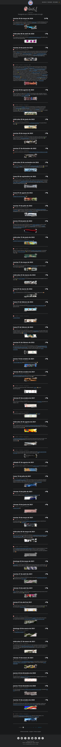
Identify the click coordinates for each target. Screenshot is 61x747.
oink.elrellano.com (29, 742)
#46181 (16, 436)
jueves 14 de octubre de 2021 (23, 359)
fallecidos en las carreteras (25, 676)
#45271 (16, 687)
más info (24, 333)
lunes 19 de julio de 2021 (22, 476)
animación (26, 67)
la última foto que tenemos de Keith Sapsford (24, 548)
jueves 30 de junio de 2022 (22, 221)
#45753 (16, 616)
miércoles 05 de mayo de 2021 (24, 531)
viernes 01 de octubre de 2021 (24, 398)
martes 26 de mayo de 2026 (23, 18)
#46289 (16, 373)
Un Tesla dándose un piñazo (20, 479)
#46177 (16, 450)
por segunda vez (31, 716)
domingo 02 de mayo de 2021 (23, 561)
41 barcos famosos (16, 317)
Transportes (26, 20)
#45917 (16, 533)
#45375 (16, 659)
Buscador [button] (50, 2)
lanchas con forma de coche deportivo (31, 495)
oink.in (34, 742)
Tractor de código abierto (17, 362)
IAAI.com (18, 52)
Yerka (14, 292)
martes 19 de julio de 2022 (22, 206)
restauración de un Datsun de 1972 (25, 715)
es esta (45, 347)
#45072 (16, 701)
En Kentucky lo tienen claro (42, 577)
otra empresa (32, 225)
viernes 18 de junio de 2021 (23, 504)
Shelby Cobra (17, 77)
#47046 (16, 164)
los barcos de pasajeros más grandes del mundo (35, 305)
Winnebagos (35, 70)
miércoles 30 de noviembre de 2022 (26, 162)
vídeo (28, 93)
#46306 (16, 360)
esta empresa (35, 330)
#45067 (16, 713)
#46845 (16, 239)
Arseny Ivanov (31, 67)
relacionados (41, 80)
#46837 (16, 248)
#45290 (16, 674)
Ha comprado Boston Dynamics (27, 661)
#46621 (16, 290)
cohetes (35, 387)
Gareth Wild (15, 564)
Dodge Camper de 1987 (36, 72)
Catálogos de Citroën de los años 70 (19, 196)
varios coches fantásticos (27, 53)
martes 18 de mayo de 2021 (23, 517)
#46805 (16, 264)
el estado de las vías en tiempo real (34, 37)
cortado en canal (36, 465)
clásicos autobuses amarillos (38, 54)
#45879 (16, 575)
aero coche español (21, 251)
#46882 (16, 207)
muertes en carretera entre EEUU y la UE (32, 425)
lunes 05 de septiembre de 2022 (24, 176)
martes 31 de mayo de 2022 (23, 262)
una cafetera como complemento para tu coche (32, 689)
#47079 (16, 150)
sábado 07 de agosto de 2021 (23, 462)
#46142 (16, 464)
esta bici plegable (22, 278)
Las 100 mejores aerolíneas (34, 122)
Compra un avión (16, 508)
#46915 (16, 194)
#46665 (16, 276)
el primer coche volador (34, 165)
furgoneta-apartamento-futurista (27, 646)
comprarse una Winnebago (21, 68)
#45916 (16, 546)
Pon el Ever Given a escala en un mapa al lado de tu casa (34, 619)
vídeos (30, 70)
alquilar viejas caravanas (27, 111)
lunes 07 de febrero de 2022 (23, 327)
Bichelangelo (39, 401)
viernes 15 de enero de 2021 (23, 658)
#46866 (16, 222)
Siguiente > (40, 727)
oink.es (23, 742)
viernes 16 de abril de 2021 (23, 588)
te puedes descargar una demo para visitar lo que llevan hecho (32, 181)
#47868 (16, 20)
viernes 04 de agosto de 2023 (23, 90)
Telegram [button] (56, 2)
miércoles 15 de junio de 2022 (24, 237)
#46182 (16, 423)
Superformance (24, 79)
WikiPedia (27, 107)
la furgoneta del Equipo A (41, 53)
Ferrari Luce (34, 21)
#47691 (16, 49)
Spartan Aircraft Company (20, 107)
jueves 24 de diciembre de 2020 (24, 673)
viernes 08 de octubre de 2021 (24, 372)
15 (33, 727)
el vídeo (17, 167)
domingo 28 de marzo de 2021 (24, 628)
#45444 (16, 643)
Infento (14, 591)
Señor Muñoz (24, 578)
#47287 (16, 104)
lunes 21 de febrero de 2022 (23, 302)
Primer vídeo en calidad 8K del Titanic (19, 182)
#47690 (16, 64)
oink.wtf (37, 742)
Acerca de (45, 2)
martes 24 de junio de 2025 (23, 47)
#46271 (16, 399)
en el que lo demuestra (37, 482)
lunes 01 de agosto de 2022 (23, 193)
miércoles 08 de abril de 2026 (23, 33)
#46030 (16, 506)
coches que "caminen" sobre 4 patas (19, 662)
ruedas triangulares (25, 95)
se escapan (37, 108)
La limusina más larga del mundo (19, 438)
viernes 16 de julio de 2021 (22, 491)
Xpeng (21, 165)
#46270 (16, 412)
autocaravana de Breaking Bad (39, 68)
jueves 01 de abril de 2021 (22, 602)
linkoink (23, 106)
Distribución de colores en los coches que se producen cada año (24, 704)
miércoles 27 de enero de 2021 (24, 641)
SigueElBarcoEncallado (19, 632)
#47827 (16, 35)
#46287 (16, 385)
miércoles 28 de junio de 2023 (24, 119)
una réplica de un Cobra (41, 77)
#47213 (16, 135)
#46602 (16, 316)
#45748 (16, 630)
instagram (37, 716)
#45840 (16, 589)
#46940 (16, 178)
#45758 (16, 604)
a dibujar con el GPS (32, 413)
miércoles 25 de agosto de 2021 (24, 422)
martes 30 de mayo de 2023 (23, 133)
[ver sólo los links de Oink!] (13, 20)
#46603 (16, 303)
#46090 (16, 493)
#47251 (16, 121)
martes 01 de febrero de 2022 (23, 342)
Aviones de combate (33, 265)
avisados (34, 617)
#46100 (16, 478)
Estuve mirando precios (24, 138)
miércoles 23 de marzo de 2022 (24, 275)
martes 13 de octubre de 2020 (24, 700)
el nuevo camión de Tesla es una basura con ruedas (38, 151)
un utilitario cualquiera (20, 24)
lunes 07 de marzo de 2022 (22, 289)
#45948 (16, 519)
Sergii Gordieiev (28, 94)
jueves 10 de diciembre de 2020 (24, 686)
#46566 (16, 329)
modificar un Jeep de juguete (31, 521)
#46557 (16, 344)
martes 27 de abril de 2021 (22, 574)
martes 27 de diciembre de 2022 (24, 148)
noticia (38, 413)
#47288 (16, 91)
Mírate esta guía (23, 606)
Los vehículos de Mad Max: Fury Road (19, 375)
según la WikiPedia (36, 224)
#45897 (16, 563)
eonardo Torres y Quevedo (36, 250)
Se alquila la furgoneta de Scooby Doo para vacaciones (23, 240)
